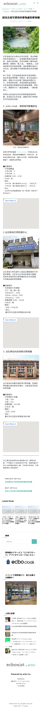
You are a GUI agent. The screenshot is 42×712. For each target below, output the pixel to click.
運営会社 (21, 679)
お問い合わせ (22, 683)
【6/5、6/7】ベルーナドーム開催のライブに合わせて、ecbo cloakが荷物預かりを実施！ (21, 520)
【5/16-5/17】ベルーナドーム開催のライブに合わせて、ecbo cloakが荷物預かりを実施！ (34, 520)
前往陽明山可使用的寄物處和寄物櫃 (18, 482)
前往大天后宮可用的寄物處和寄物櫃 (18, 491)
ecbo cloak (22, 152)
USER (20, 21)
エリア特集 (27, 21)
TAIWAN (14, 21)
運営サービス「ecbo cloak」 (21, 681)
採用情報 (21, 686)
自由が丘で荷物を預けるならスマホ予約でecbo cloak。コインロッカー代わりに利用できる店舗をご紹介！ (24, 652)
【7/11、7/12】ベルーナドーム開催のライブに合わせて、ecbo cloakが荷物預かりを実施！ (8, 520)
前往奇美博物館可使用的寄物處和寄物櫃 (24, 626)
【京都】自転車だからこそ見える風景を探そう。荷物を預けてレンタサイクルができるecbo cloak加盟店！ (24, 620)
